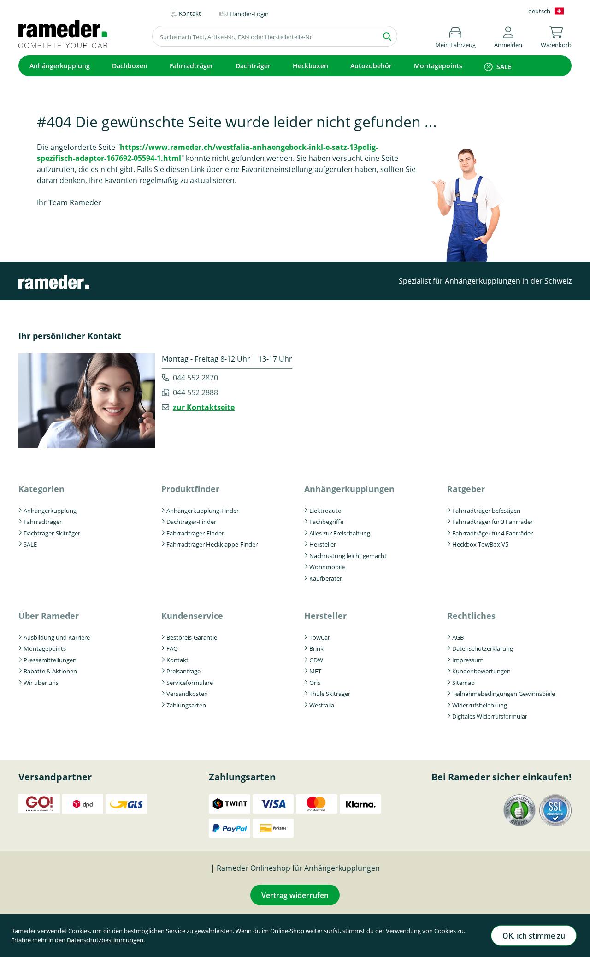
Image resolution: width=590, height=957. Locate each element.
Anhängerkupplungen (349, 488)
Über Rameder (48, 615)
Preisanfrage (183, 671)
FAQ (172, 648)
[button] (508, 36)
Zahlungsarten (186, 705)
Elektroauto (325, 510)
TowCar (319, 637)
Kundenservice (192, 615)
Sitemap (463, 682)
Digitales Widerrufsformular (489, 716)
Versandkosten (187, 694)
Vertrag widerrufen (295, 895)
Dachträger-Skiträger (52, 533)
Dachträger (253, 65)
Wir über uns (41, 682)
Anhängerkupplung (60, 65)
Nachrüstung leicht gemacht (348, 556)
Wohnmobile (327, 567)
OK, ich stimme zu (533, 936)
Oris (314, 682)
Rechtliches (471, 615)
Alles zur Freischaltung (339, 533)
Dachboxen (130, 65)
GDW (316, 660)
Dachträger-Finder (191, 521)
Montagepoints (438, 65)
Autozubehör (371, 65)
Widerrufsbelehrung (479, 705)
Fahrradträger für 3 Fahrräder (492, 521)
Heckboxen (310, 65)
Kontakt (177, 660)
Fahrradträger (191, 65)
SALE (504, 66)
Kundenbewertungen (481, 671)
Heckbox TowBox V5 (480, 544)
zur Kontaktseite (204, 407)
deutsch (539, 11)
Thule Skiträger (329, 694)
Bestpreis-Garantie (191, 637)
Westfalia (321, 705)
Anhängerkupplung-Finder (202, 510)
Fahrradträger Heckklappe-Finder (212, 544)
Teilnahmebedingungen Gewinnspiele (503, 694)
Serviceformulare (189, 682)
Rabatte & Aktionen (50, 671)
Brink (316, 648)
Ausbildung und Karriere (57, 637)
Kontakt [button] (190, 13)
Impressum (468, 660)
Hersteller (322, 544)
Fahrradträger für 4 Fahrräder (492, 533)
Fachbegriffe (326, 521)
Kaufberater (325, 578)
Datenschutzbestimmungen (105, 940)
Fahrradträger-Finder (195, 533)
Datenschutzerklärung (482, 648)
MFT (315, 671)
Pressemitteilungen (50, 660)
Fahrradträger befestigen (486, 510)
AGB (458, 637)
